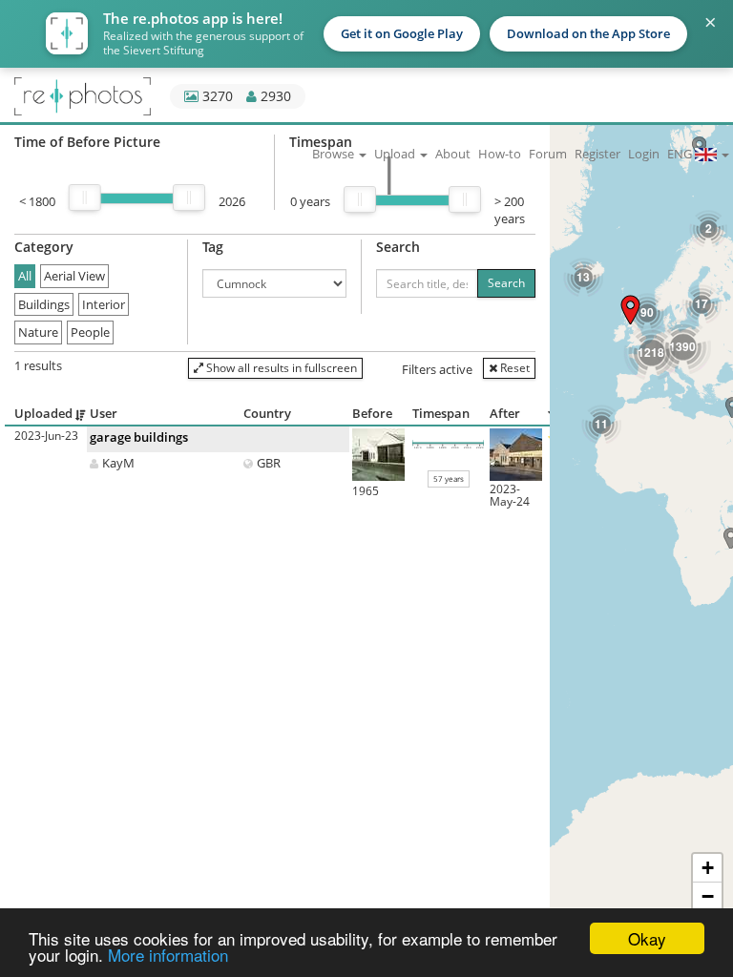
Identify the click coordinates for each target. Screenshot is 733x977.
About (453, 153)
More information (168, 955)
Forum (548, 153)
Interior (103, 304)
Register (597, 153)
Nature (38, 332)
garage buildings (139, 437)
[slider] (85, 197)
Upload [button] (396, 153)
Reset (513, 368)
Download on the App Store (588, 33)
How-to (499, 153)
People (90, 332)
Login (644, 153)
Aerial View (74, 275)
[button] (630, 309)
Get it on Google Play (402, 33)
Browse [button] (334, 153)
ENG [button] (681, 153)
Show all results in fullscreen (280, 368)
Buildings (44, 304)
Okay (647, 938)
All (24, 275)
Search (506, 283)
